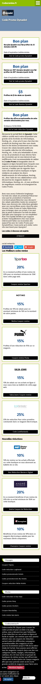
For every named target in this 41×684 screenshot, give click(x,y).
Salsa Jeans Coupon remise (20, 395)
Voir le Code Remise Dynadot (20, 104)
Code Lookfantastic (20, 432)
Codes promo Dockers (10, 606)
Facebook (8, 247)
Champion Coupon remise (20, 546)
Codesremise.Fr (9, 3)
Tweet (19, 247)
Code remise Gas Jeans (10, 615)
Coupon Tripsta (8, 565)
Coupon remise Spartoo (20, 284)
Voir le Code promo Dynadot (20, 56)
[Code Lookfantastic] (20, 407)
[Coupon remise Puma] (20, 333)
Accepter (8, 679)
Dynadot (20, 236)
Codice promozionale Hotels (12, 574)
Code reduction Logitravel (11, 570)
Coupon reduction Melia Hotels (14, 583)
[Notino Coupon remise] (20, 296)
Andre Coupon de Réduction (20, 509)
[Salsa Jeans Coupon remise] (20, 370)
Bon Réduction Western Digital (20, 472)
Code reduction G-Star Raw (12, 597)
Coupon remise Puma (20, 358)
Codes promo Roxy (9, 601)
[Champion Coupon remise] (20, 521)
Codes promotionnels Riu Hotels (14, 579)
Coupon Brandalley (9, 611)
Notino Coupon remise (20, 321)
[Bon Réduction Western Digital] (20, 447)
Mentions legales (16, 667)
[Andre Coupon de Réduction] (20, 484)
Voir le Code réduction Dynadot (20, 129)
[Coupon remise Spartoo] (20, 259)
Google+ (30, 247)
